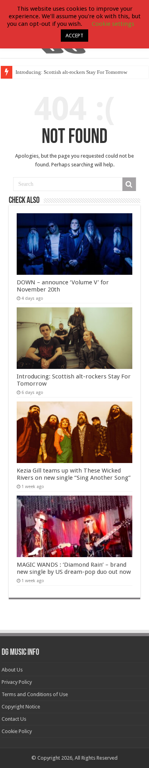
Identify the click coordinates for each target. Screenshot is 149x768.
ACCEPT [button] (74, 36)
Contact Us (14, 719)
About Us (12, 670)
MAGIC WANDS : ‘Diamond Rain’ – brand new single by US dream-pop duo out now (74, 568)
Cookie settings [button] (113, 23)
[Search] (129, 184)
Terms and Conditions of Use (35, 694)
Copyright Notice (21, 707)
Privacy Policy (17, 682)
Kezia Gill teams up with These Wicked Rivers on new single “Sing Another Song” (74, 474)
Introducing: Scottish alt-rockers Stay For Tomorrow (71, 72)
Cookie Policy (17, 731)
